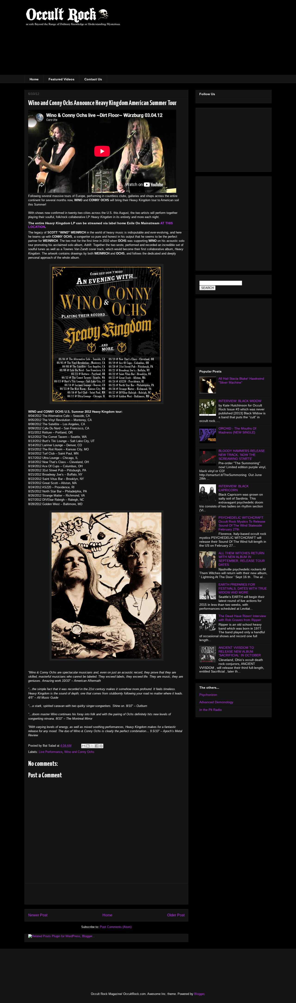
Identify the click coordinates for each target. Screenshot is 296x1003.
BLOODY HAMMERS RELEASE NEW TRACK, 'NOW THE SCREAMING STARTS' (242, 455)
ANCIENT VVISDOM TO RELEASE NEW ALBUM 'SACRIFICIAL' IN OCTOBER (240, 651)
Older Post (176, 915)
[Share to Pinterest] (101, 746)
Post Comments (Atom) (116, 927)
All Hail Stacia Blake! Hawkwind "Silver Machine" (241, 380)
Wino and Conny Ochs (79, 752)
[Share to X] (92, 746)
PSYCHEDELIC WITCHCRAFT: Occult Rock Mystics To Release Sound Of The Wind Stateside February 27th (242, 523)
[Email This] (83, 746)
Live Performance (50, 752)
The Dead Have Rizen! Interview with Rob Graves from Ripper (242, 618)
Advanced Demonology (216, 702)
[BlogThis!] (88, 746)
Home (34, 79)
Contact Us (93, 79)
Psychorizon (208, 695)
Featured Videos (61, 79)
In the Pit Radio (210, 710)
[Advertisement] (222, 40)
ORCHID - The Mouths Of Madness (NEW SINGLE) (237, 430)
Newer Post (37, 915)
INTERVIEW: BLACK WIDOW (240, 401)
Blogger (199, 994)
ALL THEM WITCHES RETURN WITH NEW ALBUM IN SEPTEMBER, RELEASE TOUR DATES (242, 559)
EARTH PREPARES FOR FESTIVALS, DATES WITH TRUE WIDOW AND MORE (243, 588)
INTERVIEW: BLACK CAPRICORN (234, 488)
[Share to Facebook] (96, 746)
